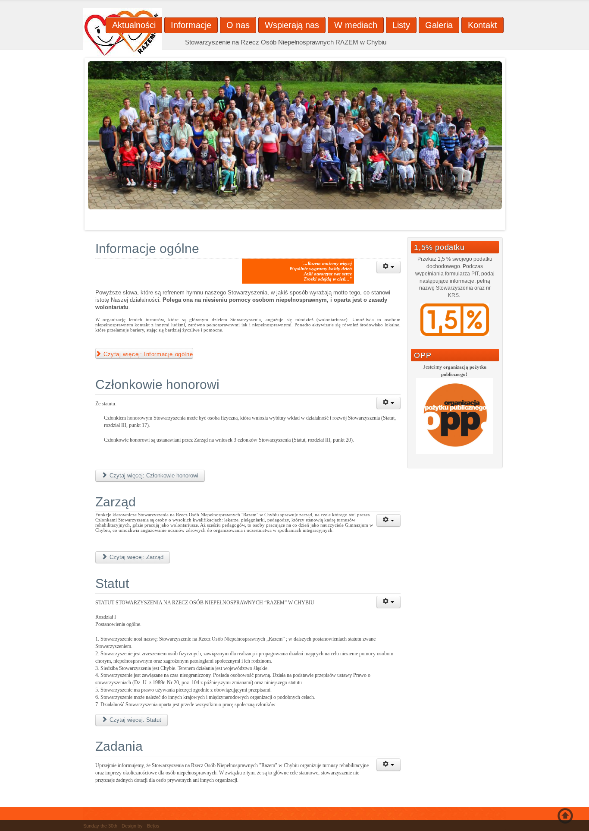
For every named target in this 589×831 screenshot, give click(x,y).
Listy (401, 25)
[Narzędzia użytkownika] (388, 267)
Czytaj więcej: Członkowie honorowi (153, 475)
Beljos (153, 825)
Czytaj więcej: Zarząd (135, 557)
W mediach (355, 25)
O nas (238, 25)
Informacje (191, 25)
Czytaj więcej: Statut (134, 720)
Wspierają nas (292, 25)
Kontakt (482, 25)
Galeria (439, 25)
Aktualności (134, 25)
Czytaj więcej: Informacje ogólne (147, 354)
